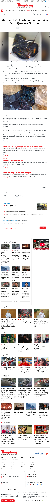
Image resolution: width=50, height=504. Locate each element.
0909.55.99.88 (31, 476)
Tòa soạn (3, 474)
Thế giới (28, 10)
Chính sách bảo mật (13, 489)
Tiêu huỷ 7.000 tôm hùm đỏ (13, 161)
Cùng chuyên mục (8, 242)
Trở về (2, 52)
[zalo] (38, 484)
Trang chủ (2, 11)
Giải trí (5, 355)
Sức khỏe (23, 10)
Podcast (32, 457)
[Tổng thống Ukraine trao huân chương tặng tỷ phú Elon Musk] (16, 284)
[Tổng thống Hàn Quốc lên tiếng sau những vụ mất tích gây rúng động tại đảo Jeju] (26, 284)
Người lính (47, 10)
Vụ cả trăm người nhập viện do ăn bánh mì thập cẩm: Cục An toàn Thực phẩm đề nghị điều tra (8, 440)
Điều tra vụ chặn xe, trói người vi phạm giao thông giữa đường (25, 348)
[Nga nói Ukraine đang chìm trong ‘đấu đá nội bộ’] (26, 268)
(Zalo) (36, 476)
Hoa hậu (22, 468)
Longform (4, 459)
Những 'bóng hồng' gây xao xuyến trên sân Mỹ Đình (41, 370)
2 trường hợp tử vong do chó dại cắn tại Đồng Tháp (25, 437)
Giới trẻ (32, 10)
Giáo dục (3, 468)
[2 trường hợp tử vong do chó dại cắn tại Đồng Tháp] (25, 429)
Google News (46, 14)
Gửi (43, 227)
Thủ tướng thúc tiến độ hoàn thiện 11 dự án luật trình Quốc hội (41, 323)
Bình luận (2, 48)
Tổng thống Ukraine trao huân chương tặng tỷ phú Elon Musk (15, 291)
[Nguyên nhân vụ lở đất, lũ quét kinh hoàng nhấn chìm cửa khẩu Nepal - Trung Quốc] (16, 246)
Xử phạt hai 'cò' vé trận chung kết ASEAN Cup (40, 347)
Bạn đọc (32, 468)
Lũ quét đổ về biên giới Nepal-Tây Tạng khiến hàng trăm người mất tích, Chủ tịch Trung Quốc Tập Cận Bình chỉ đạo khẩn (5, 257)
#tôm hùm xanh (12, 196)
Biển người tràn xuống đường (24, 321)
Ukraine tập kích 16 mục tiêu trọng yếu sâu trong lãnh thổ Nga (5, 276)
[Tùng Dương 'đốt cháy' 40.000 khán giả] (8, 361)
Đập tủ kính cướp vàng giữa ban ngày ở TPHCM (8, 347)
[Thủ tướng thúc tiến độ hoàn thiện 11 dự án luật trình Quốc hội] (41, 313)
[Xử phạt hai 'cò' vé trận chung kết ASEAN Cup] (41, 338)
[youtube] (48, 1)
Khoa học (13, 468)
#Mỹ (4, 196)
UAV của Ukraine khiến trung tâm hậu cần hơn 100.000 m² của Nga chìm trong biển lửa (26, 255)
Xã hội (5, 10)
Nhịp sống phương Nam (35, 471)
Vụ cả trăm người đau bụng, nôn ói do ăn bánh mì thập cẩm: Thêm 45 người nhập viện (41, 439)
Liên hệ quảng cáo (31, 474)
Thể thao (42, 10)
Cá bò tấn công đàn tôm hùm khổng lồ (17, 173)
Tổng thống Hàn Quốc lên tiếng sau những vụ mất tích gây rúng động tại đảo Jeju (26, 293)
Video (2, 457)
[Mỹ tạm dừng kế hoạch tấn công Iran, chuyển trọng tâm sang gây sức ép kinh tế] (5, 284)
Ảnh (22, 457)
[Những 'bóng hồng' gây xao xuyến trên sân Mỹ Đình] (41, 361)
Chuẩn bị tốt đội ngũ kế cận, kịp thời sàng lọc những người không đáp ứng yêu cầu (8, 324)
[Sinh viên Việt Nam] (39, 454)
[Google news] (42, 484)
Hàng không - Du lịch (5, 471)
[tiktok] (34, 484)
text (37, 14)
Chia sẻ (2, 41)
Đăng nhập (5, 220)
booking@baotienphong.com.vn (34, 477)
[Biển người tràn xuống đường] (25, 313)
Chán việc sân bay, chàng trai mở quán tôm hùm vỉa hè (23, 147)
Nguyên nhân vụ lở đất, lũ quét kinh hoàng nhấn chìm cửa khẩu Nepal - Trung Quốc (16, 255)
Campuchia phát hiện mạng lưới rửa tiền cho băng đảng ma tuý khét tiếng (15, 276)
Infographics (14, 459)
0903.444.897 (6, 484)
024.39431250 (6, 477)
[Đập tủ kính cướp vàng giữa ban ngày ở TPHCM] (8, 338)
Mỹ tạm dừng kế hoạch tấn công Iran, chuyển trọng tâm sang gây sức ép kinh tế (5, 292)
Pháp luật (37, 10)
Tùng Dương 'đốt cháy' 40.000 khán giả (8, 370)
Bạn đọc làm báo (9, 500)
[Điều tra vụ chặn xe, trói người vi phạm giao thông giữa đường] (25, 338)
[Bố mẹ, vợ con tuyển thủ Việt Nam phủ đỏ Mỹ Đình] (25, 361)
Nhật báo (13, 457)
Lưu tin (2, 45)
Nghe (2, 37)
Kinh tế (9, 10)
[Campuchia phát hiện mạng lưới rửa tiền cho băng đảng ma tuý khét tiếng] (16, 268)
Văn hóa (22, 466)
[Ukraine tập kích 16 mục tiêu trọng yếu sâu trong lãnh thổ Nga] (5, 268)
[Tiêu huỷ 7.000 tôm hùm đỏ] (42, 206)
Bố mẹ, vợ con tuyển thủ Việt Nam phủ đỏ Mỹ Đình (25, 370)
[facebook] (46, 1)
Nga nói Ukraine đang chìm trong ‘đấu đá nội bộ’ (26, 275)
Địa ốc (19, 10)
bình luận (43, 14)
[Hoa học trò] (47, 454)
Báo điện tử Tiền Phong (25, 5)
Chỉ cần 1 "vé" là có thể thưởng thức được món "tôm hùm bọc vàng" (25, 214)
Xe (11, 466)
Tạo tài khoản (14, 220)
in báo (40, 14)
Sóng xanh (14, 10)
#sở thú (20, 196)
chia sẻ (34, 14)
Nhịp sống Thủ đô (24, 471)
